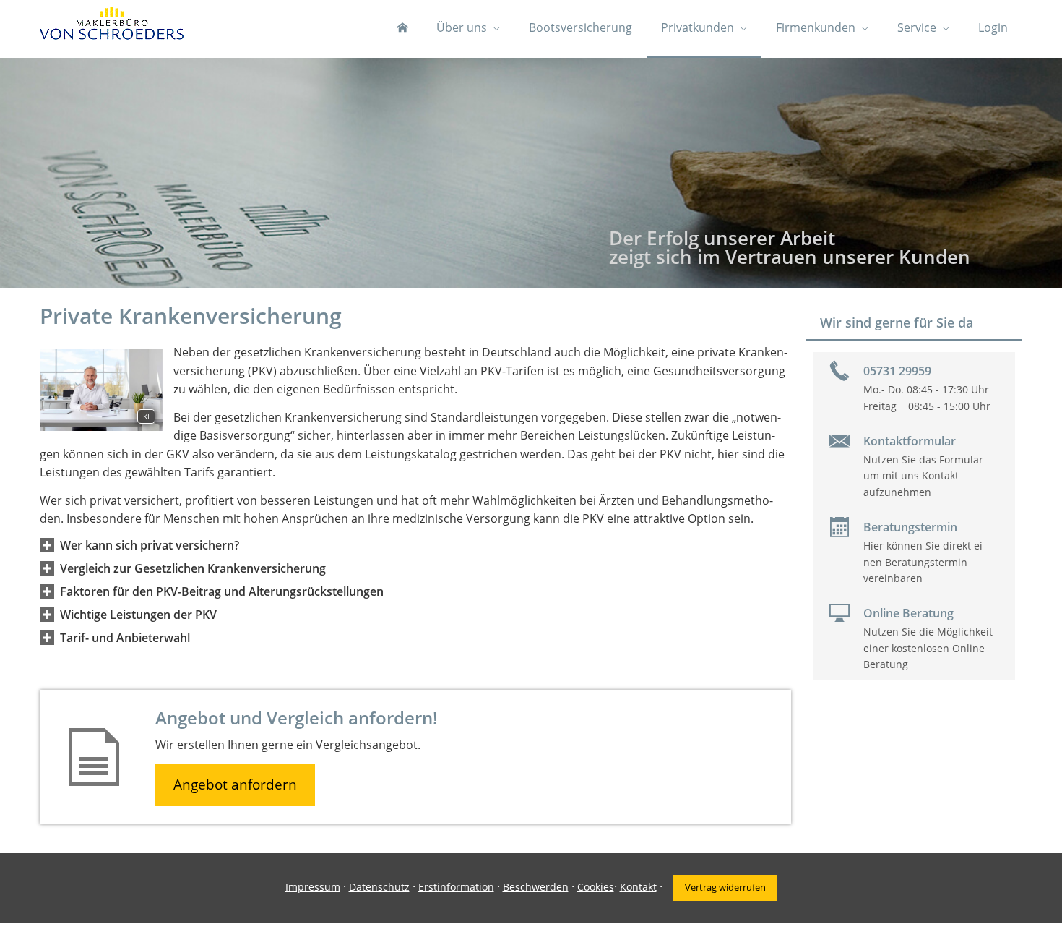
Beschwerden (536, 887)
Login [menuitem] (993, 27)
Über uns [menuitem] (461, 27)
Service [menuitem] (916, 27)
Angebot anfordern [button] (235, 784)
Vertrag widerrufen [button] (725, 887)
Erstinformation (456, 887)
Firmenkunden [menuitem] (815, 27)
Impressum (312, 887)
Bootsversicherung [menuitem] (580, 27)
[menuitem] (402, 29)
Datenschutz (379, 887)
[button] (149, 545)
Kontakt (638, 887)
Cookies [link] (595, 887)
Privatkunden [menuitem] (697, 27)
